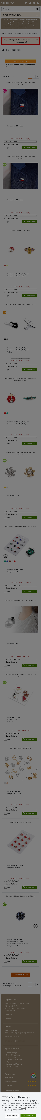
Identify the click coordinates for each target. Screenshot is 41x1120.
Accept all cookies (28, 1115)
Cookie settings (11, 1115)
